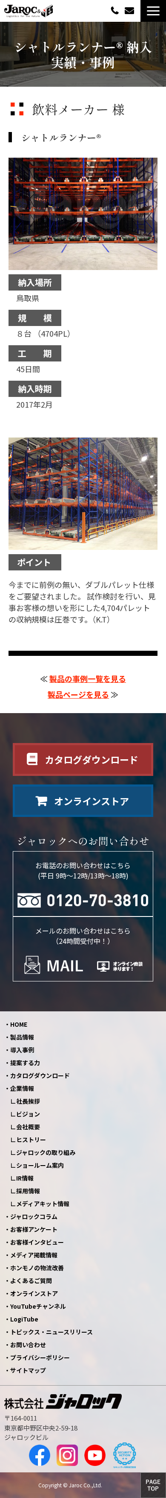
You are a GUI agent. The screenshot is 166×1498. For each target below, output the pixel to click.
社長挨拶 (28, 1101)
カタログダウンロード (91, 759)
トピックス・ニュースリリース (51, 1332)
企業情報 (22, 1088)
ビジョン (28, 1114)
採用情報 (28, 1191)
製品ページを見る (78, 694)
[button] (153, 11)
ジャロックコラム (33, 1216)
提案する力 (25, 1062)
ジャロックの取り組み (45, 1152)
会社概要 (28, 1126)
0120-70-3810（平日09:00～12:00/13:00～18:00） (116, 10)
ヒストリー (31, 1139)
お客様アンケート (33, 1229)
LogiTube (24, 1319)
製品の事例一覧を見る (87, 678)
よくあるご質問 (31, 1280)
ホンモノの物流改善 (37, 1267)
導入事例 (22, 1050)
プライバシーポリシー (40, 1357)
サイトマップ (28, 1370)
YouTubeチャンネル (38, 1306)
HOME (18, 1024)
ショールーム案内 (40, 1165)
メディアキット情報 (42, 1203)
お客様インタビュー (37, 1242)
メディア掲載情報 (33, 1255)
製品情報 (22, 1037)
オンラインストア (91, 801)
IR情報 (25, 1178)
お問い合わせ (130, 11)
